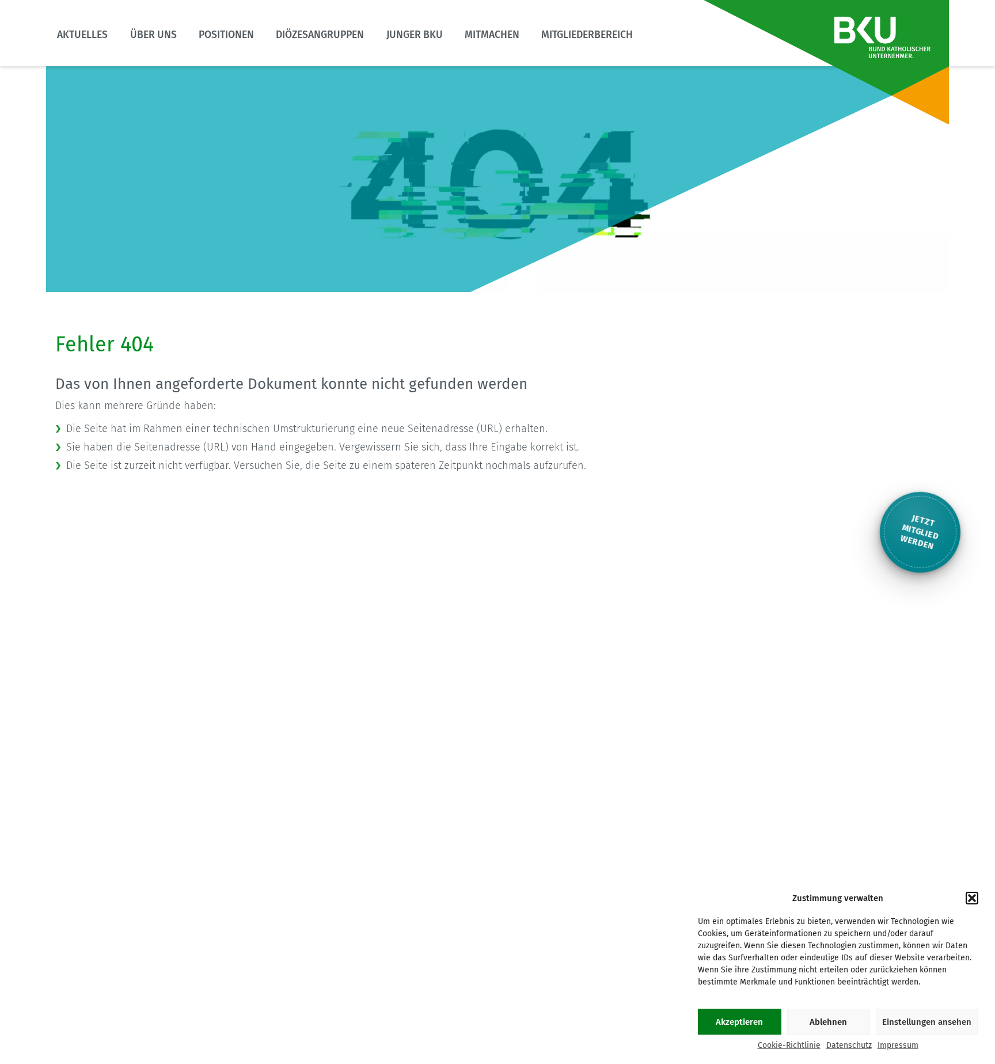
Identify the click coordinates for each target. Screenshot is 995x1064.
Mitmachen (492, 35)
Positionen (226, 35)
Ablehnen (828, 1022)
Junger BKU (414, 35)
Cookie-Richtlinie (789, 1045)
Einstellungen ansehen (926, 1022)
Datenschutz (849, 1045)
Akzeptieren (739, 1022)
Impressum (898, 1045)
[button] (972, 898)
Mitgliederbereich (587, 35)
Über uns (153, 35)
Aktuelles (82, 35)
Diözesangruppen (320, 35)
